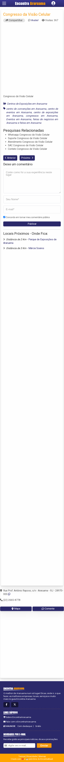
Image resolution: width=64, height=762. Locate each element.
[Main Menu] (4, 3)
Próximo (26, 157)
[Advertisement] (32, 60)
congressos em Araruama (41, 115)
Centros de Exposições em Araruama (27, 103)
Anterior (11, 157)
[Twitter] (14, 704)
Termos (21, 756)
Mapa (17, 608)
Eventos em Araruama (18, 119)
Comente (50, 608)
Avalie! (35, 20)
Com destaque (24, 726)
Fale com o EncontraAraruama (21, 722)
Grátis (38, 726)
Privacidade (32, 756)
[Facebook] (6, 704)
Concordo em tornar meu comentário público (28, 217)
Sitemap (42, 756)
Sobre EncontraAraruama (18, 717)
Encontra (30, 3)
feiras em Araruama (30, 122)
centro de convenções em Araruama (26, 108)
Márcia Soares (36, 248)
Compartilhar (15, 20)
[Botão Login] (53, 3)
